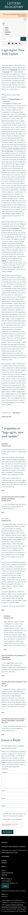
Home (6, 27)
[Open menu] (25, 19)
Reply (2, 490)
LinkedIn (3, 860)
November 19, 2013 (6, 500)
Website (3, 806)
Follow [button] (5, 886)
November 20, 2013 (6, 520)
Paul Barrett (14, 69)
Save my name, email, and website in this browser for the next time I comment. (14, 815)
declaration (16, 228)
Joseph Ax (6, 72)
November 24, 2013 (6, 659)
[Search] (23, 39)
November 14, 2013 (6, 445)
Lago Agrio (8, 416)
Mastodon (4, 862)
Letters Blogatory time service (9, 852)
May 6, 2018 (4, 722)
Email (3, 798)
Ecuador (3, 416)
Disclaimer (4, 875)
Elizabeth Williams (14, 99)
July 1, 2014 (4, 685)
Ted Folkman (16, 412)
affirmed (3, 260)
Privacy (3, 870)
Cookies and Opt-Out (7, 872)
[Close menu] (3, 24)
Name (3, 790)
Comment (4, 772)
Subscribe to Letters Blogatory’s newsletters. (13, 846)
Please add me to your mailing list (12, 819)
